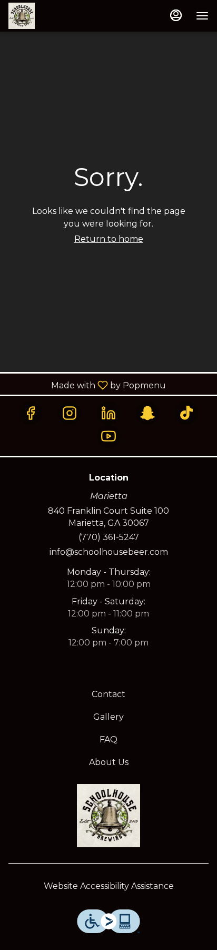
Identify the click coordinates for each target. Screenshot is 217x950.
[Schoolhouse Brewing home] (55, 16)
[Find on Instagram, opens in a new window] (69, 413)
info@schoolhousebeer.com (109, 552)
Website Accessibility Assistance (109, 886)
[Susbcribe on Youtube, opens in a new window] (108, 436)
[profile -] (176, 15)
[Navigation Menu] (202, 16)
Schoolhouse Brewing (108, 815)
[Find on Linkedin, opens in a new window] (108, 413)
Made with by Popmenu (87, 385)
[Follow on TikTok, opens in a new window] (186, 413)
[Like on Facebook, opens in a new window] (30, 413)
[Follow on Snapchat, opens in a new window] (147, 413)
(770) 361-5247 (108, 537)
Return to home (108, 239)
